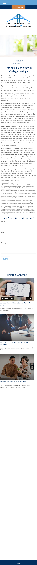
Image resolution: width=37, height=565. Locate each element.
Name (3, 221)
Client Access (19, 7)
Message (4, 243)
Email (3, 232)
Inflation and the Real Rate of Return (13, 382)
